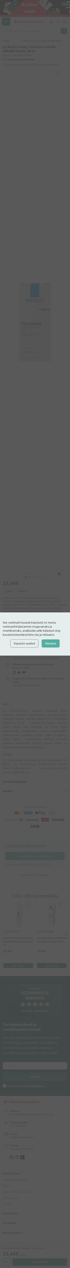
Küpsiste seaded (24, 643)
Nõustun (50, 643)
